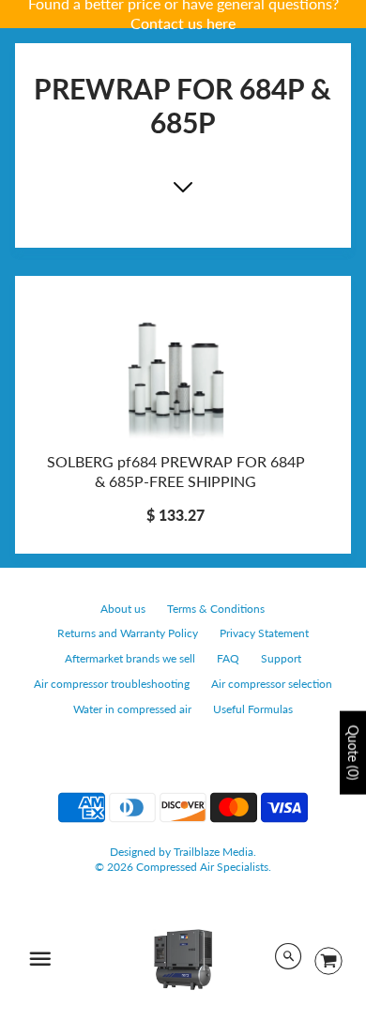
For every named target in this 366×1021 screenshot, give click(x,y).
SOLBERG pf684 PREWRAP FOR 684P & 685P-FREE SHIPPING (176, 471)
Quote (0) (353, 752)
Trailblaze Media (213, 852)
